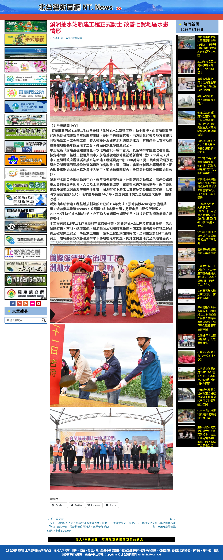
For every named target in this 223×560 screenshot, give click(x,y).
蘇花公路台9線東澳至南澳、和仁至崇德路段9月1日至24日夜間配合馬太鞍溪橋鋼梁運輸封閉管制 (206, 123)
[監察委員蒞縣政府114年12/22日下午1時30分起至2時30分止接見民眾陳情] (186, 374)
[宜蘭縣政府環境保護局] (26, 285)
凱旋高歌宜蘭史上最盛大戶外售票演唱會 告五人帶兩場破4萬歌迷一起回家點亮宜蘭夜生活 (206, 436)
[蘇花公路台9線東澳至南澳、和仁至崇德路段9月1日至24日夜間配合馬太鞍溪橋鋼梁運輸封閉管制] (186, 118)
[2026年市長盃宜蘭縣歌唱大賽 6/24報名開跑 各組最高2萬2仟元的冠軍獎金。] (186, 163)
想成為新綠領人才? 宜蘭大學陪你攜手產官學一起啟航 (206, 146)
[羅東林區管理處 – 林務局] (26, 231)
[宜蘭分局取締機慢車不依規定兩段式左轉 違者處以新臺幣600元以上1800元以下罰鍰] (186, 184)
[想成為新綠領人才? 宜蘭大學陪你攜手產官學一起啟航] (186, 146)
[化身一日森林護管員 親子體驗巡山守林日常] (186, 416)
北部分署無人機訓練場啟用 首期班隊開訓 (206, 294)
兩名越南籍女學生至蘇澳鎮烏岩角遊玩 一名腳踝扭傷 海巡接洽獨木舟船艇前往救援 (206, 46)
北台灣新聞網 (75, 38)
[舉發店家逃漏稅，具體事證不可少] (186, 101)
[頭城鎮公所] (26, 258)
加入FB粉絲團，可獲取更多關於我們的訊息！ (111, 539)
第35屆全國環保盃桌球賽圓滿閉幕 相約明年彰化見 (206, 238)
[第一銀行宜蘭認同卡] (26, 151)
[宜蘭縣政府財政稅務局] (26, 205)
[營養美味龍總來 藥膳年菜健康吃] (186, 255)
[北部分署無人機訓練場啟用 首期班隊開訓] (186, 296)
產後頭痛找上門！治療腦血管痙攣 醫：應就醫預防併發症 (206, 84)
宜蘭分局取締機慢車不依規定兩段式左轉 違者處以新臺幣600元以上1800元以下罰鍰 (206, 188)
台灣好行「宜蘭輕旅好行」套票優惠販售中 (206, 339)
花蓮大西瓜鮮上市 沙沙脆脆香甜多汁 (206, 356)
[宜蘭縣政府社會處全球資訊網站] (26, 245)
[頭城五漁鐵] (26, 84)
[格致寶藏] (26, 44)
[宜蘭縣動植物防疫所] (26, 138)
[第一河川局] (26, 111)
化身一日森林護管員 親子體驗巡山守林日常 (206, 414)
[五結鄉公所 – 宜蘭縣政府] (26, 165)
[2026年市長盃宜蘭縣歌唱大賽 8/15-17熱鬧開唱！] (186, 67)
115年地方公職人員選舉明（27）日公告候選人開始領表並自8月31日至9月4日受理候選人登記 (206, 214)
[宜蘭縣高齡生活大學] (26, 124)
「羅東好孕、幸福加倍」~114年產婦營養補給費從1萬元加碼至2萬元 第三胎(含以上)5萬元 (206, 275)
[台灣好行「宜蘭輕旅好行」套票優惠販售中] (186, 341)
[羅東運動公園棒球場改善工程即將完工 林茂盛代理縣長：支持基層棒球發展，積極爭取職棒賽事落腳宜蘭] (186, 312)
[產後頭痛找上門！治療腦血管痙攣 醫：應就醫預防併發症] (186, 84)
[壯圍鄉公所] (26, 178)
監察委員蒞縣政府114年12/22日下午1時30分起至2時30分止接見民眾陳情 (206, 376)
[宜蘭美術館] (26, 58)
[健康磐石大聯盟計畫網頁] (26, 71)
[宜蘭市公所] (26, 98)
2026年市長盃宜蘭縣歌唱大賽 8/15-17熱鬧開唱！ (206, 67)
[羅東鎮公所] (26, 298)
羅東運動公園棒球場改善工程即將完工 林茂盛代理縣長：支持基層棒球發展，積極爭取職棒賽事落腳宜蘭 (206, 318)
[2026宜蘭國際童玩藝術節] (26, 31)
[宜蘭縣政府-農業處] (26, 191)
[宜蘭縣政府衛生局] (26, 218)
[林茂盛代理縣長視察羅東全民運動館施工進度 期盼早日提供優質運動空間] (186, 395)
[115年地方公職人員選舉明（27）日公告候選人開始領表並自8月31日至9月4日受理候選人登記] (186, 209)
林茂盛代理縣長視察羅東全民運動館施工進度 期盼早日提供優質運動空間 (206, 397)
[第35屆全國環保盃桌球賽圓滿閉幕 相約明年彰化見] (186, 237)
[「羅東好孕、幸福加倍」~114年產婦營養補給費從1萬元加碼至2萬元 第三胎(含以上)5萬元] (186, 271)
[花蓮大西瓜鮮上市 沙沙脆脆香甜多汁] (186, 357)
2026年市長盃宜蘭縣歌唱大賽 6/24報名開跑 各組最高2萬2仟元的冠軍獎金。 (206, 165)
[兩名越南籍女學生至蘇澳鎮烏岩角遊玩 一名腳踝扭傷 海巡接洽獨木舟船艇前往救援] (186, 42)
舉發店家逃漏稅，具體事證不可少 (206, 100)
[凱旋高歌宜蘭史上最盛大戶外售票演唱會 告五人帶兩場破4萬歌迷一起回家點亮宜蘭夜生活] (186, 432)
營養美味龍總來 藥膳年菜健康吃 (206, 251)
